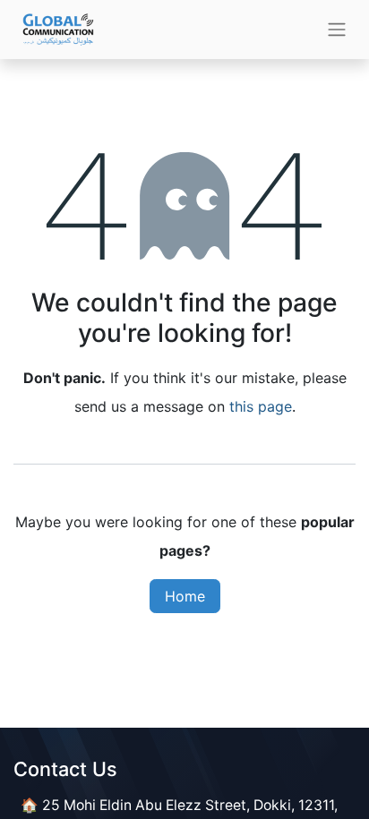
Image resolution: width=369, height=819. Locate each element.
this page (260, 406)
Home (185, 596)
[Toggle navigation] (337, 30)
